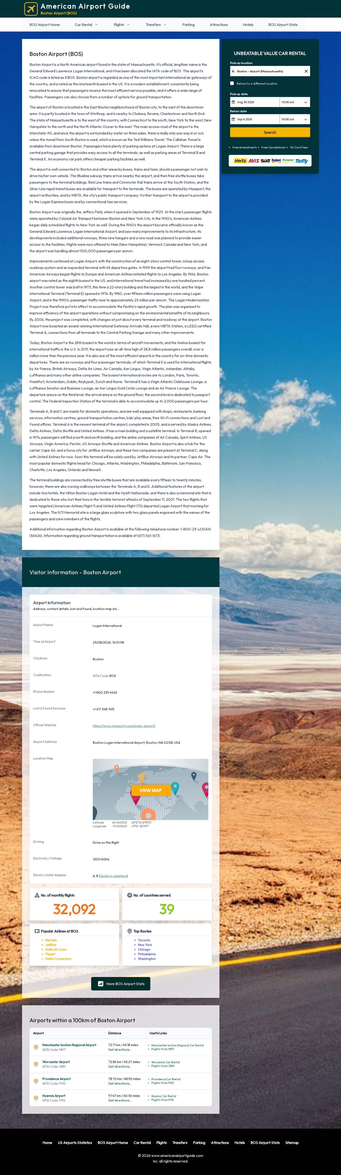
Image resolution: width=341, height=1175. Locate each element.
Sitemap (292, 1142)
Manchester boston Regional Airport (69, 1045)
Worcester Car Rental (165, 1062)
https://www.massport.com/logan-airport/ (124, 726)
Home (47, 1142)
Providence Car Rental (165, 1079)
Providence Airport (56, 1079)
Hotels (248, 24)
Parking (188, 24)
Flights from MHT (162, 1049)
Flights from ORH (162, 1066)
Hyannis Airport (53, 1096)
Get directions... (120, 1049)
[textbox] (270, 71)
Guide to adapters (113, 876)
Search (270, 132)
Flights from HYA (162, 1100)
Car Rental (83, 24)
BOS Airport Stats (283, 24)
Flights (119, 24)
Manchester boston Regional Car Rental (177, 1045)
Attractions (219, 24)
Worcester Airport (56, 1062)
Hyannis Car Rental (163, 1096)
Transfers (153, 24)
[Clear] (306, 71)
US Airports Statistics (75, 1142)
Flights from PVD (162, 1083)
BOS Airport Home (44, 24)
